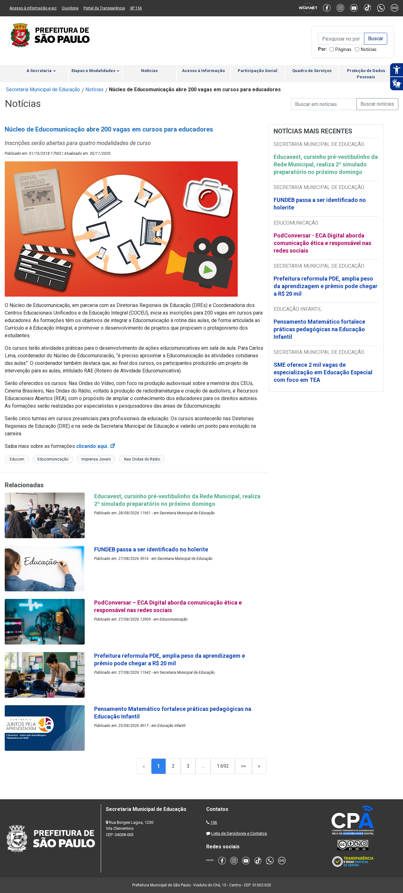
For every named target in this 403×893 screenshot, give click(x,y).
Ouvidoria (70, 8)
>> (243, 766)
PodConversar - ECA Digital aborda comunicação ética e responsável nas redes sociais (322, 243)
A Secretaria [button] (39, 70)
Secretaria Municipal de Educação (43, 89)
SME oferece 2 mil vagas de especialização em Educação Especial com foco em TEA (323, 372)
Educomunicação (52, 459)
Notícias (369, 49)
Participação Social (257, 70)
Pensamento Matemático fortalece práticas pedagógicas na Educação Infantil (319, 329)
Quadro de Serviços (312, 70)
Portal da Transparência (104, 8)
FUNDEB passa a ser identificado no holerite (320, 204)
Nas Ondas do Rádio (142, 459)
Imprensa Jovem (96, 459)
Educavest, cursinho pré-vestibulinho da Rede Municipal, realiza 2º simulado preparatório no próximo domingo (326, 164)
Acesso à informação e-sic (33, 8)
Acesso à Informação (203, 70)
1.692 (223, 766)
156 (213, 822)
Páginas (343, 49)
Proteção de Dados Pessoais (366, 73)
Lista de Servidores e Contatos (239, 833)
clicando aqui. (96, 446)
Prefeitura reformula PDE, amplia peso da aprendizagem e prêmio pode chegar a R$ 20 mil (325, 286)
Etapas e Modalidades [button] (93, 70)
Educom (17, 459)
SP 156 (136, 8)
